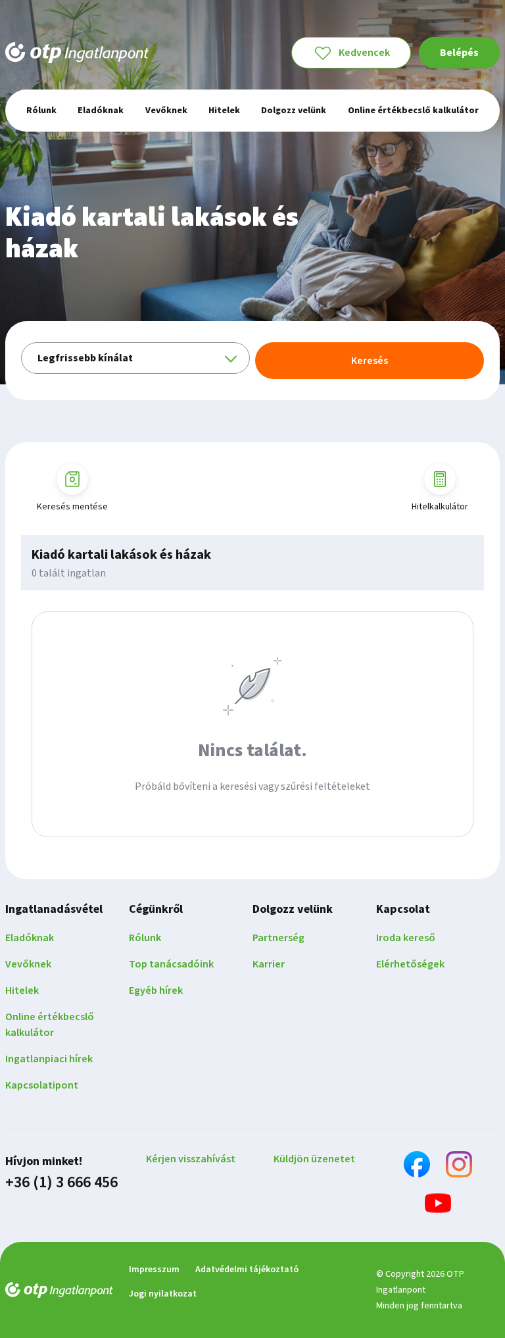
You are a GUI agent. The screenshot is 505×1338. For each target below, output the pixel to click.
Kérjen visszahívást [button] (190, 1159)
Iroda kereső (405, 938)
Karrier (268, 964)
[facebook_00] (417, 1166)
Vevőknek (28, 964)
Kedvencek (364, 52)
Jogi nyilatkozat (163, 1293)
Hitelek (22, 990)
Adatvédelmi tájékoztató (247, 1269)
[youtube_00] (438, 1205)
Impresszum (154, 1269)
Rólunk (145, 938)
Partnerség (278, 938)
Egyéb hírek (156, 990)
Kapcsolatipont (41, 1085)
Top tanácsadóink (171, 964)
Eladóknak (29, 938)
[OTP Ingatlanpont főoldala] (77, 52)
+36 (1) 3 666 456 (61, 1182)
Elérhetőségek (410, 964)
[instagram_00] (459, 1166)
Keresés (369, 360)
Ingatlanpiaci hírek (49, 1059)
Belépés (459, 52)
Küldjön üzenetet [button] (314, 1159)
